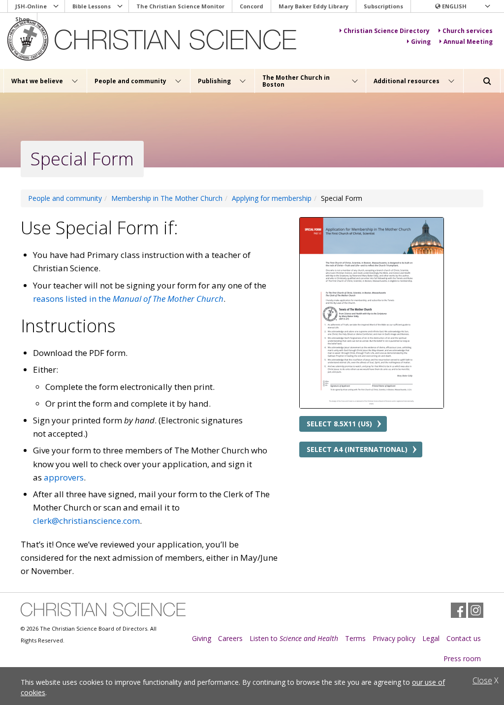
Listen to (294, 638)
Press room (462, 658)
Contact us (463, 638)
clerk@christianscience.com (86, 520)
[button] (462, 6)
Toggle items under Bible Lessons (120, 6)
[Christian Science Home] (153, 40)
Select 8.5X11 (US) (339, 423)
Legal (431, 638)
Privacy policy (394, 638)
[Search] (487, 81)
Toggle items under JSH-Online (56, 6)
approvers (64, 477)
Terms (355, 638)
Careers (230, 638)
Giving (201, 638)
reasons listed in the (128, 298)
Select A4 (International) (357, 449)
